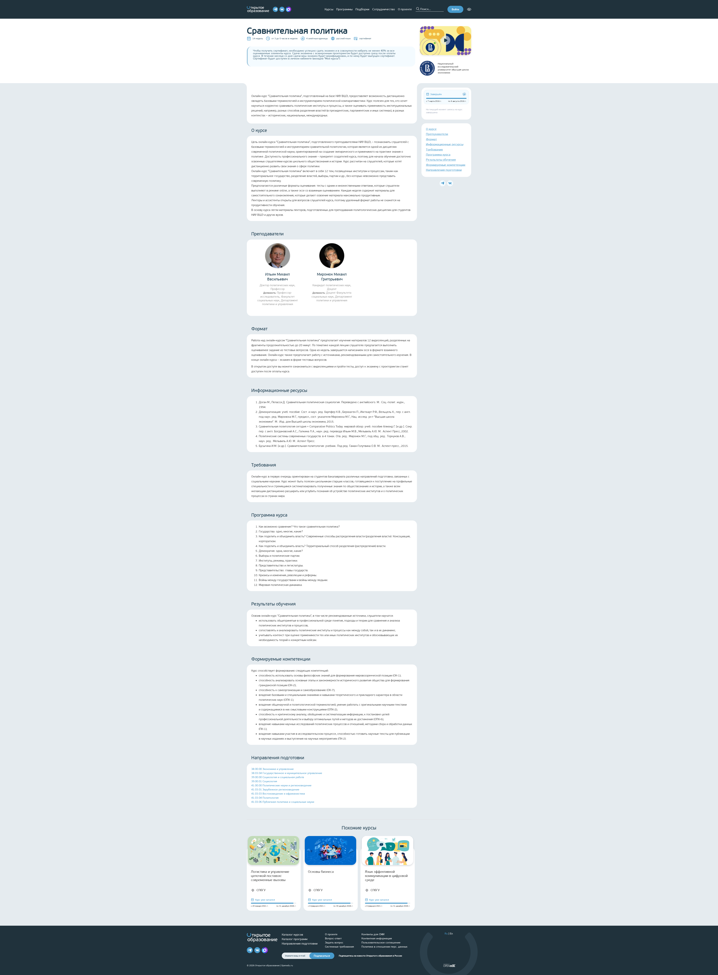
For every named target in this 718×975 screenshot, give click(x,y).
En (451, 933)
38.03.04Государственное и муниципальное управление (286, 773)
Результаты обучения (441, 159)
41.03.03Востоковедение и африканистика (278, 793)
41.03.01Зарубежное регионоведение (275, 789)
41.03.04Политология (265, 797)
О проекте (405, 9)
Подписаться (322, 955)
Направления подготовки (444, 170)
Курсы (329, 9)
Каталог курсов (292, 934)
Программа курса (438, 154)
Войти (455, 9)
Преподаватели (437, 134)
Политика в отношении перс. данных (384, 946)
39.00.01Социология (264, 781)
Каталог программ (294, 939)
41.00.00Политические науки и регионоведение (281, 785)
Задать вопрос (334, 942)
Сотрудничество (383, 9)
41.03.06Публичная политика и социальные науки (282, 802)
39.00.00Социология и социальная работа (277, 777)
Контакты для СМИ (372, 934)
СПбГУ (261, 890)
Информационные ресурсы (444, 144)
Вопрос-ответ (333, 938)
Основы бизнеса (321, 872)
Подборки (362, 9)
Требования (434, 149)
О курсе (431, 129)
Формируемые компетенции (445, 165)
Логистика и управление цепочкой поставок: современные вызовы (270, 876)
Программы (344, 9)
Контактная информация (376, 938)
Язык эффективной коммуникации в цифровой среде (386, 876)
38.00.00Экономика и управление (272, 769)
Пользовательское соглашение (381, 942)
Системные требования (339, 946)
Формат (431, 139)
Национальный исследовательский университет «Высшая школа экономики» (453, 68)
